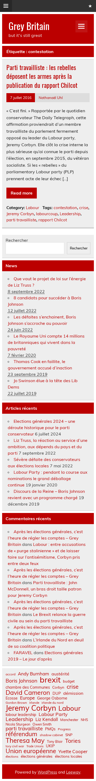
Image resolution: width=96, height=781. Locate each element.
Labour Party (53, 714)
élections (12, 756)
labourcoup (47, 213)
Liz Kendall (46, 719)
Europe (27, 698)
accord (10, 674)
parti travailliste (21, 219)
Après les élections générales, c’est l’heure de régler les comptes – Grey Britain (45, 538)
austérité (60, 674)
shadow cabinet (51, 735)
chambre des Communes (28, 687)
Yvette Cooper (72, 751)
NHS (84, 720)
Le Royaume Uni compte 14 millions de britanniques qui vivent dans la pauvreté (46, 342)
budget (69, 681)
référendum (21, 734)
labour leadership (21, 715)
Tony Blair (55, 741)
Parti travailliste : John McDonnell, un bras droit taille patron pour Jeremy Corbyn (44, 589)
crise (83, 207)
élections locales (68, 756)
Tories (73, 741)
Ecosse (12, 698)
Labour (32, 207)
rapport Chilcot (52, 219)
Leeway (73, 772)
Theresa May (25, 740)
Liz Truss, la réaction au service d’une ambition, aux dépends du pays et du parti (47, 447)
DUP (57, 693)
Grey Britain (29, 26)
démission (73, 693)
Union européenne (31, 751)
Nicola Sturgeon (18, 724)
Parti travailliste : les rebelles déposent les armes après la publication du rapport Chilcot (41, 76)
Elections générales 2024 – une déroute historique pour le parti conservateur (41, 427)
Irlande (34, 702)
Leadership (70, 213)
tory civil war (15, 746)
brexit (50, 680)
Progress (64, 729)
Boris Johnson (21, 680)
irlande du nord (52, 702)
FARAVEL (23, 652)
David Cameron (28, 692)
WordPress (47, 772)
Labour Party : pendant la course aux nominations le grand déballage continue (47, 478)
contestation (65, 207)
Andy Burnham (33, 674)
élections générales (37, 756)
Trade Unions (34, 746)
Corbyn (58, 687)
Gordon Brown (16, 702)
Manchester (69, 720)
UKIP (50, 746)
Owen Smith (42, 724)
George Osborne (52, 698)
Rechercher (17, 240)
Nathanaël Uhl (51, 97)
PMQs (50, 729)
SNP (69, 735)
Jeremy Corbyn (20, 213)
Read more (22, 193)
